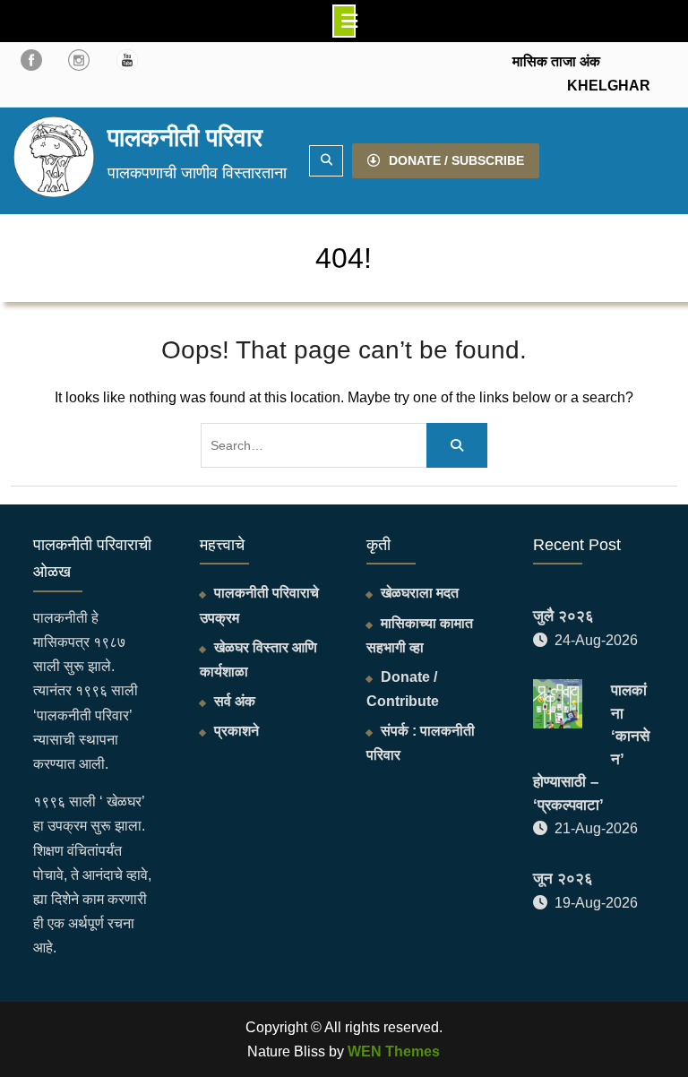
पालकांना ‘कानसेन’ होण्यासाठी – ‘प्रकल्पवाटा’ (591, 748)
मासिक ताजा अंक (556, 61)
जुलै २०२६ (563, 616)
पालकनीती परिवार (185, 137)
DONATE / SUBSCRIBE (456, 160)
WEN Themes (394, 1051)
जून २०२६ (563, 878)
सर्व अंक (234, 701)
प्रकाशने (236, 730)
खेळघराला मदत (420, 592)
